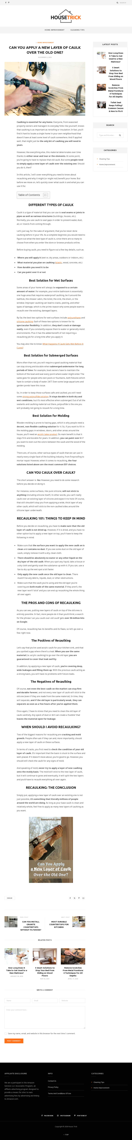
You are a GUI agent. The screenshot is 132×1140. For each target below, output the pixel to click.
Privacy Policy (53, 1087)
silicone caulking (25, 321)
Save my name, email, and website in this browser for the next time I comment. (41, 1033)
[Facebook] (8, 130)
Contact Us (52, 1081)
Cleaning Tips (77, 30)
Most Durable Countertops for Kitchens (59, 924)
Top (67, 1134)
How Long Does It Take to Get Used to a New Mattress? (16, 970)
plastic (59, 262)
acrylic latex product (47, 434)
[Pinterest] (8, 143)
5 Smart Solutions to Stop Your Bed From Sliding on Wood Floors (116, 73)
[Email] (8, 150)
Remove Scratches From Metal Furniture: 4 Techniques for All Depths (115, 91)
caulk (10, 898)
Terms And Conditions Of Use (59, 1093)
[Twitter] (8, 137)
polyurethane (74, 317)
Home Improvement (55, 30)
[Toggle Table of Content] (44, 195)
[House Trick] (66, 16)
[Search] (117, 2)
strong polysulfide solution (35, 396)
